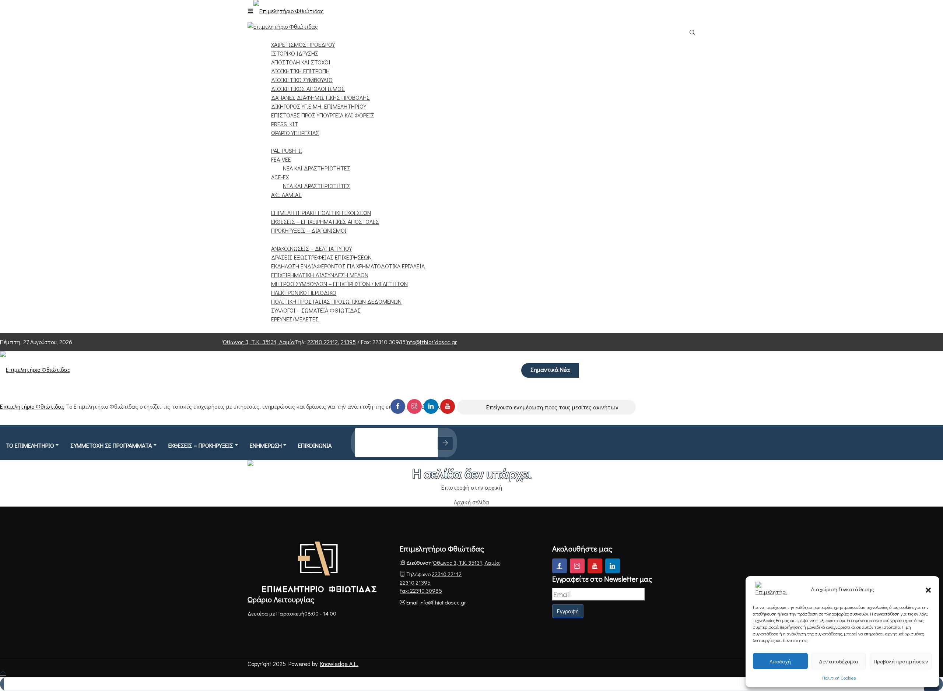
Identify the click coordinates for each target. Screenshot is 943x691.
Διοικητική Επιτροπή (300, 71)
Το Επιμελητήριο (283, 35)
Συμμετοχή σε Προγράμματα (300, 141)
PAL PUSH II (286, 150)
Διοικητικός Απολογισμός (308, 88)
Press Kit (284, 124)
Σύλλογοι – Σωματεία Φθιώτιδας (316, 310)
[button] (928, 589)
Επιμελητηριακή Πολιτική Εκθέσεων (321, 212)
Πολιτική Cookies (839, 678)
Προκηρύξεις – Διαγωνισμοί (309, 230)
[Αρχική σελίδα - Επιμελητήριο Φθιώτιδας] (319, 567)
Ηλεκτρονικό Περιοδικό (303, 292)
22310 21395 (415, 582)
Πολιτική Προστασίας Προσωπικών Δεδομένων (336, 301)
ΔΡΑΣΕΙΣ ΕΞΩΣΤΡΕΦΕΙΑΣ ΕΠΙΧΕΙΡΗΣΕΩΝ (321, 257)
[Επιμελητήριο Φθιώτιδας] (288, 8)
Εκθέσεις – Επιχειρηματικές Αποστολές (325, 221)
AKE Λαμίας (286, 194)
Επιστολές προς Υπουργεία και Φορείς (322, 115)
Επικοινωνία (276, 328)
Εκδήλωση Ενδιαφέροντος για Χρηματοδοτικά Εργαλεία (348, 266)
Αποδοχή (780, 661)
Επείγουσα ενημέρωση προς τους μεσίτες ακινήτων (552, 407)
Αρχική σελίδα (471, 502)
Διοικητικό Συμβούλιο (302, 80)
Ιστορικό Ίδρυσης (294, 53)
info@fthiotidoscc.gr (431, 342)
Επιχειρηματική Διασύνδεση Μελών (319, 275)
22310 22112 (322, 342)
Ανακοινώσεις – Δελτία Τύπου (311, 248)
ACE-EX (280, 177)
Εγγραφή (568, 611)
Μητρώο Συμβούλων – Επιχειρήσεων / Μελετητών (339, 284)
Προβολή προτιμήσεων (901, 661)
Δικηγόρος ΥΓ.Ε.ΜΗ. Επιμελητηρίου (318, 106)
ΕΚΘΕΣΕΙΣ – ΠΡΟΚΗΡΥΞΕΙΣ (291, 203)
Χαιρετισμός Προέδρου (303, 44)
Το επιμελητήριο (30, 445)
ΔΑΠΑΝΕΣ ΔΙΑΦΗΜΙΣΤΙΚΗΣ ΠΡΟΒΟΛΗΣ (320, 97)
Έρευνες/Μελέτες (295, 319)
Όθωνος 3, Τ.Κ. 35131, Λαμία (259, 342)
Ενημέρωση (275, 239)
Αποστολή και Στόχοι (300, 62)
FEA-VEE (281, 159)
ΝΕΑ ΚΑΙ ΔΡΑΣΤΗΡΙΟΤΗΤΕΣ (316, 168)
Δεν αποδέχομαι (838, 661)
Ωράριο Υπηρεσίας (295, 133)
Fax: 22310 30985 (421, 590)
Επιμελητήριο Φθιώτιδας (32, 406)
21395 (348, 342)
